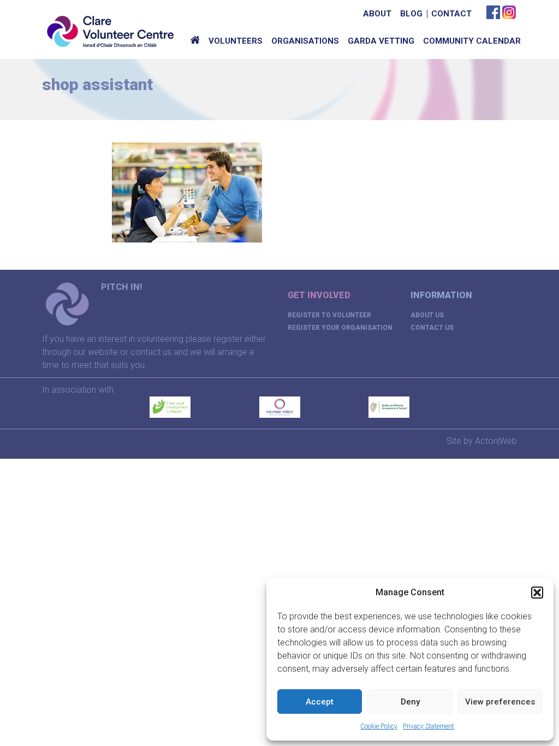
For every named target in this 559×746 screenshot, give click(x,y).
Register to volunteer (329, 315)
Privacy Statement (428, 726)
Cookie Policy (378, 726)
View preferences (500, 702)
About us (427, 315)
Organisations (305, 41)
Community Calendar (472, 41)
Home (195, 41)
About (377, 14)
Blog (411, 14)
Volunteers (236, 41)
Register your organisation (340, 327)
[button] (537, 592)
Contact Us (432, 327)
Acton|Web (496, 441)
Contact (451, 14)
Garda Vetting (381, 41)
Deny (410, 702)
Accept (320, 702)
